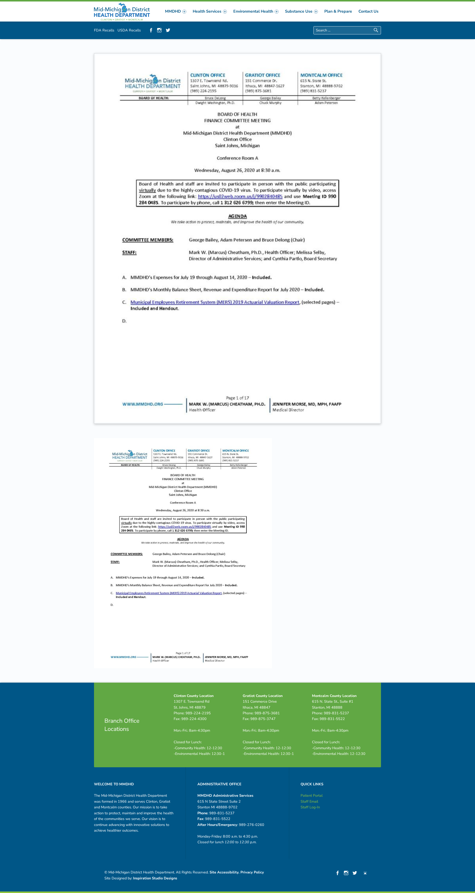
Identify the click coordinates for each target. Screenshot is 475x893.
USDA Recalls (129, 30)
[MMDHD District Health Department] (122, 11)
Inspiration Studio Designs (155, 878)
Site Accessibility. (224, 872)
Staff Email (309, 801)
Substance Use (298, 11)
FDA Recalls (104, 30)
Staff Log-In (310, 807)
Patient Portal (312, 795)
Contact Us (368, 11)
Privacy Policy (252, 872)
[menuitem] (176, 11)
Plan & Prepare (338, 11)
